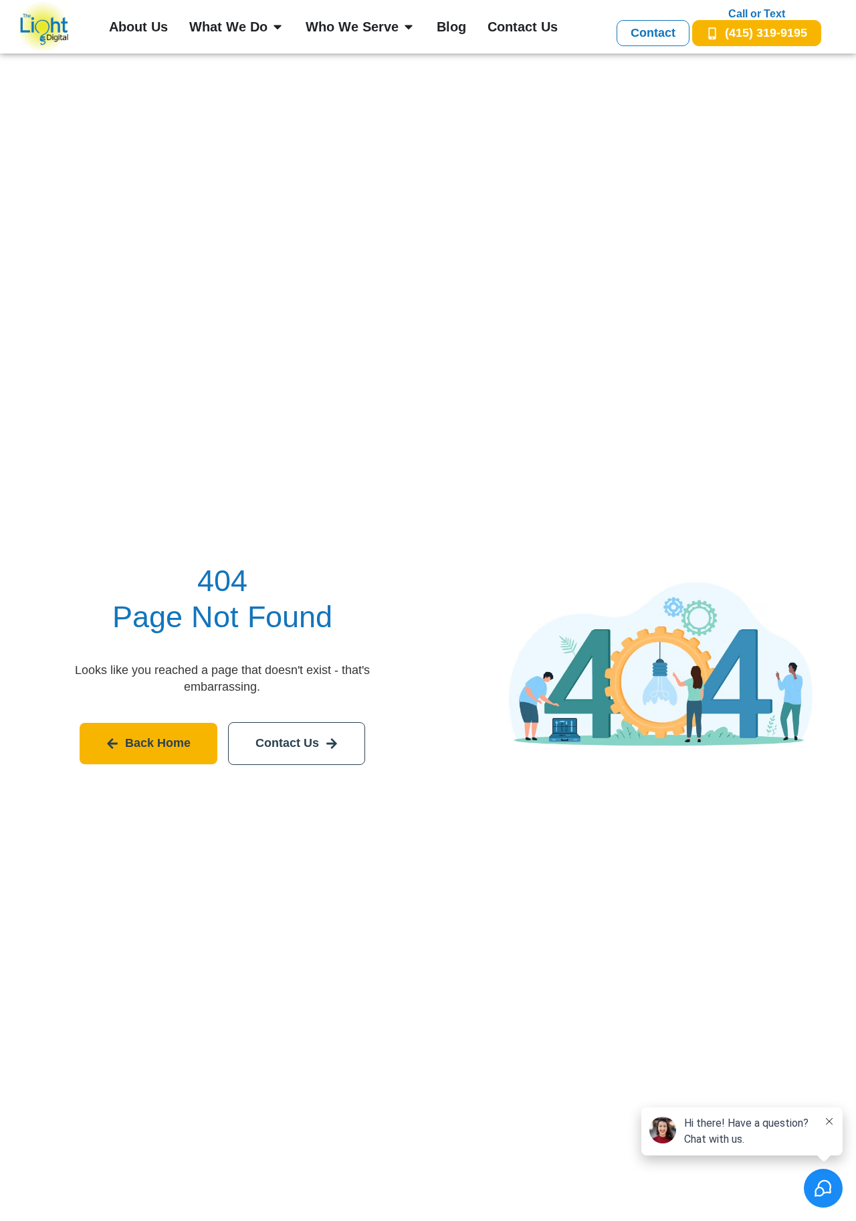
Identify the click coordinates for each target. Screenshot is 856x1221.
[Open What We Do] (277, 27)
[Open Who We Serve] (408, 27)
